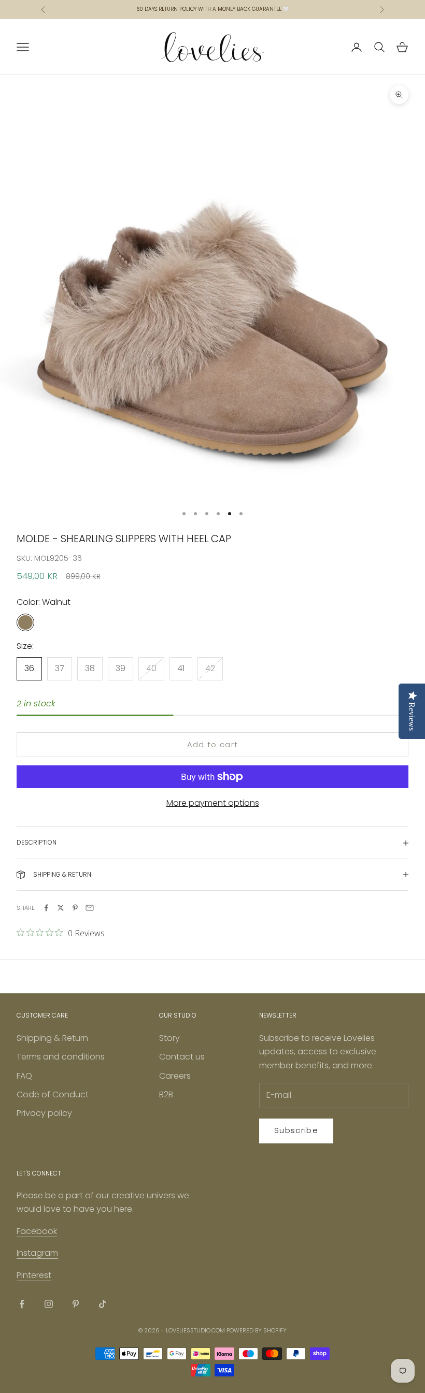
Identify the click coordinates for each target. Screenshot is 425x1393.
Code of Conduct (53, 1094)
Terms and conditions (61, 1057)
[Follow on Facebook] (22, 1304)
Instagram (37, 1253)
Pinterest (34, 1275)
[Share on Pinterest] (75, 908)
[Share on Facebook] (46, 908)
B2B (166, 1094)
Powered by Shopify (256, 1330)
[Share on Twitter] (60, 908)
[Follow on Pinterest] (75, 1304)
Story (169, 1038)
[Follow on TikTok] (102, 1304)
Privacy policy (44, 1113)
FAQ (24, 1076)
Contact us (182, 1057)
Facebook (37, 1231)
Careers (175, 1076)
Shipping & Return (52, 1038)
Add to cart (212, 744)
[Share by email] (90, 908)
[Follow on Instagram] (49, 1304)
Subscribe (296, 1130)
